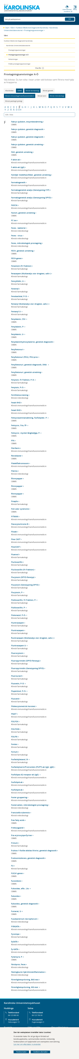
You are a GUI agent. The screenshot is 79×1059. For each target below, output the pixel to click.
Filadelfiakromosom (20, 463)
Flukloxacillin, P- (18, 607)
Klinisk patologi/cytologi (13, 101)
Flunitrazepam (17, 623)
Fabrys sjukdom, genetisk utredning (27, 144)
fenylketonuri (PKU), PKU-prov (24, 357)
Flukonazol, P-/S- (18, 615)
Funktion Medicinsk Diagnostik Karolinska (32, 28)
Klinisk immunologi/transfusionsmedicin (19, 96)
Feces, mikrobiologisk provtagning (26, 243)
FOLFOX (14, 721)
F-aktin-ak (15, 159)
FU (12, 865)
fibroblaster (16, 456)
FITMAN (14, 516)
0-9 (19, 110)
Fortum (14, 752)
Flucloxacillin (17, 562)
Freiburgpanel (17, 828)
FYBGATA (15, 926)
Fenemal (15, 288)
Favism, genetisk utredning (23, 213)
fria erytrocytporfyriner (21, 835)
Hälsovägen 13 (13, 1022)
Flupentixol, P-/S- (18, 691)
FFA (12, 440)
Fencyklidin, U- (17, 281)
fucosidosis (16, 881)
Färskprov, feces (18, 964)
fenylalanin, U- (17, 334)
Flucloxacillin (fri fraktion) (22, 569)
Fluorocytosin (17, 653)
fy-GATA (14, 949)
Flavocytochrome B (19, 524)
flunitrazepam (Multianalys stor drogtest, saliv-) (32, 638)
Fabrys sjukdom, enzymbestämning (26, 121)
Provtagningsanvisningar (34, 30)
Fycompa (15, 934)
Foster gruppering (19, 797)
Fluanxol (15, 554)
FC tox (14, 220)
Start (7, 28)
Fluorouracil (16, 676)
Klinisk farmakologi (32, 91)
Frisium (14, 843)
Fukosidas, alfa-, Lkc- (20, 888)
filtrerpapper (17, 478)
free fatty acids (17, 820)
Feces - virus (16, 235)
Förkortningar (13, 59)
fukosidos (15, 896)
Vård (12, 28)
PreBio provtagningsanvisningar (19, 64)
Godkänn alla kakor (40, 1052)
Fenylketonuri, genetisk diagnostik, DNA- (29, 364)
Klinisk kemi (42, 96)
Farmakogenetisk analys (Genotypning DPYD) (31, 197)
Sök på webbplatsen (12, 19)
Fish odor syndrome (20, 509)
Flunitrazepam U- (18, 645)
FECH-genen (16, 258)
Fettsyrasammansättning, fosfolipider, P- (29, 418)
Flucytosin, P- (17, 592)
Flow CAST (15, 539)
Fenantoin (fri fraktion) (21, 266)
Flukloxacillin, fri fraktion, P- (23, 600)
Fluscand (15, 698)
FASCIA (14, 205)
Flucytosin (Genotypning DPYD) (25, 585)
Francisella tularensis (20, 812)
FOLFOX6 (15, 729)
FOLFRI (14, 736)
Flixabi (14, 531)
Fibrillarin (15, 448)
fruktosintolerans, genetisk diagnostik (28, 858)
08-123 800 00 (13, 1015)
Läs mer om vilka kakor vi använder (27, 1044)
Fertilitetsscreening (19, 395)
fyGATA (14, 941)
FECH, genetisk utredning (22, 251)
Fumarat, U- (16, 911)
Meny (75, 9)
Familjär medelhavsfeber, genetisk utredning (31, 175)
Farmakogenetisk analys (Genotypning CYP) (30, 190)
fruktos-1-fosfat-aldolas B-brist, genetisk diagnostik (34, 850)
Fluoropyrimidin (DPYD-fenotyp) (25, 660)
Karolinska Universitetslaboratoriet (18, 45)
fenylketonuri (17, 349)
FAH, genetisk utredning (21, 152)
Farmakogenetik (18, 182)
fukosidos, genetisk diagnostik (24, 903)
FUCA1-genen (17, 873)
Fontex (14, 744)
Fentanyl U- (16, 311)
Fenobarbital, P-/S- (19, 296)
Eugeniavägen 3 (38, 1022)
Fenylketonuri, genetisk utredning (26, 372)
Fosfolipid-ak (17, 782)
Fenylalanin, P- (17, 326)
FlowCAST (15, 547)
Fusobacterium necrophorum (24, 919)
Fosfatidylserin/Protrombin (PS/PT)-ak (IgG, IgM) (32, 767)
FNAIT (13, 714)
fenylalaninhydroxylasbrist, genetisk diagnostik (32, 342)
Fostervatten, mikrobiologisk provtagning (29, 805)
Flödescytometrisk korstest (23, 706)
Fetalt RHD (16, 402)
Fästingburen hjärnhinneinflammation (28, 972)
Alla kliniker (9, 91)
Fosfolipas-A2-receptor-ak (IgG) (25, 774)
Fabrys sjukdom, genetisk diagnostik (27, 129)
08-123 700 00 (37, 1015)
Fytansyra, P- (17, 957)
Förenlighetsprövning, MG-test (25, 987)
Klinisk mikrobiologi (57, 96)
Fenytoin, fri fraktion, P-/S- (23, 380)
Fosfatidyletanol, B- (19, 759)
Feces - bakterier (18, 228)
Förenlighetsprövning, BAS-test (25, 979)
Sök (69, 19)
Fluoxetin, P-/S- (17, 683)
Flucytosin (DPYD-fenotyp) (22, 577)
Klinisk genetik (48, 91)
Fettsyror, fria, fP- (19, 425)
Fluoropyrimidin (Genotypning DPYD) (27, 668)
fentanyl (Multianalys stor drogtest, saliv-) (29, 304)
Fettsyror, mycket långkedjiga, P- (25, 433)
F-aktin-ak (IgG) (18, 167)
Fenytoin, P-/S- (17, 387)
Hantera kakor (21, 1052)
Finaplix (14, 501)
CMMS (19, 91)
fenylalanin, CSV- (18, 319)
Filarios (14, 471)
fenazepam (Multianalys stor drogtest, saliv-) (31, 273)
